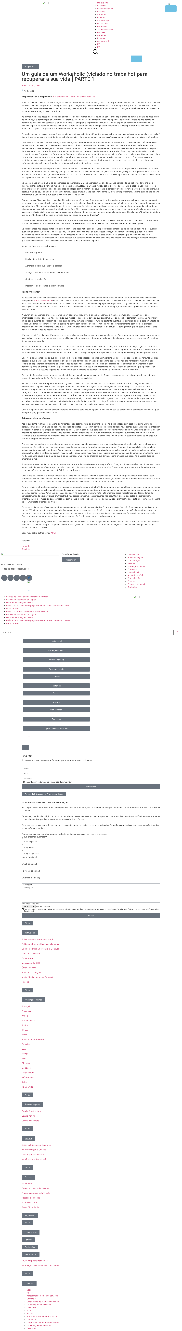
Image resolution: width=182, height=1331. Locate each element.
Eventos (101, 17)
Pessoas (101, 11)
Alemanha (26, 1011)
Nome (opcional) (29, 857)
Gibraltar (26, 1063)
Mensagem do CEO (31, 963)
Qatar (24, 1082)
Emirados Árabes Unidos (33, 1039)
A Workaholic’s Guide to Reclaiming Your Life (74, 96)
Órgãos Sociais (29, 967)
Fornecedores (28, 958)
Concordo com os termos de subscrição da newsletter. (48, 782)
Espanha (26, 1044)
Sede (29, 1290)
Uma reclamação (31, 854)
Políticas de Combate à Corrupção (38, 939)
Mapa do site (12, 608)
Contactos (132, 569)
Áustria (25, 1025)
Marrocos (26, 1068)
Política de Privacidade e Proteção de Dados (27, 596)
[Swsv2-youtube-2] (23, 578)
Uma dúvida (29, 848)
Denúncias (31, 1307)
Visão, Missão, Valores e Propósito (38, 977)
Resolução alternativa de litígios (21, 599)
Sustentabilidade (105, 8)
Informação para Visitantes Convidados (40, 1265)
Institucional (102, 2)
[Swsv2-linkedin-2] (4, 578)
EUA (24, 1049)
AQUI (53, 533)
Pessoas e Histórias (31, 1198)
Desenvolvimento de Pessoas (35, 1188)
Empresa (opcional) (31, 878)
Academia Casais (30, 1202)
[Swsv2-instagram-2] (17, 578)
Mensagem (27, 885)
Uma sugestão (30, 842)
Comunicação (103, 20)
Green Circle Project (31, 1207)
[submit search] (178, 632)
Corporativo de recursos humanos (43, 1301)
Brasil (24, 1034)
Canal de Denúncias (31, 953)
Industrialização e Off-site (34, 1149)
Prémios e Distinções (31, 972)
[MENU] (136, 59)
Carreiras (101, 14)
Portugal (26, 1006)
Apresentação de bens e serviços (42, 1295)
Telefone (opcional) (31, 871)
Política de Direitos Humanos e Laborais (40, 944)
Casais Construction (31, 1111)
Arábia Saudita (28, 1020)
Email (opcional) (29, 864)
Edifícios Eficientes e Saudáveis (36, 1145)
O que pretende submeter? (34, 837)
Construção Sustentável (33, 1154)
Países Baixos (28, 1077)
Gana (24, 1058)
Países (30, 1293)
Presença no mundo (137, 566)
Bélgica (25, 1030)
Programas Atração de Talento (36, 1193)
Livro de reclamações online (19, 602)
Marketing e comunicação (39, 1304)
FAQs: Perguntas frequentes (35, 1260)
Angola (25, 1016)
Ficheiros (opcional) (31, 904)
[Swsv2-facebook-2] (10, 578)
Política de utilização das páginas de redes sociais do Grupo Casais (38, 605)
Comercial (31, 1298)
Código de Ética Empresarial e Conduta (40, 949)
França (25, 1053)
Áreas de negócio (136, 557)
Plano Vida (27, 1183)
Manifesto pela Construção (34, 1159)
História (25, 982)
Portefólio (102, 5)
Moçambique (28, 1072)
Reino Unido (27, 1087)
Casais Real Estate (30, 1120)
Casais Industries (30, 1116)
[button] (22, 543)
